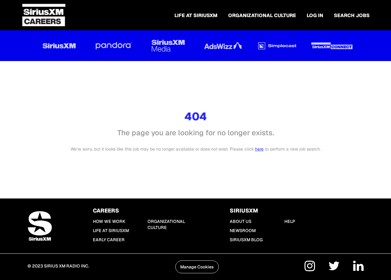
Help (289, 221)
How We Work (109, 221)
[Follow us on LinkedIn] (358, 267)
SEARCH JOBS (352, 15)
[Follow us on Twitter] (334, 267)
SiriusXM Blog (246, 239)
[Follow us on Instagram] (309, 267)
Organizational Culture (262, 15)
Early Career (109, 239)
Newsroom (243, 230)
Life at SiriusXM (111, 230)
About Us (240, 221)
